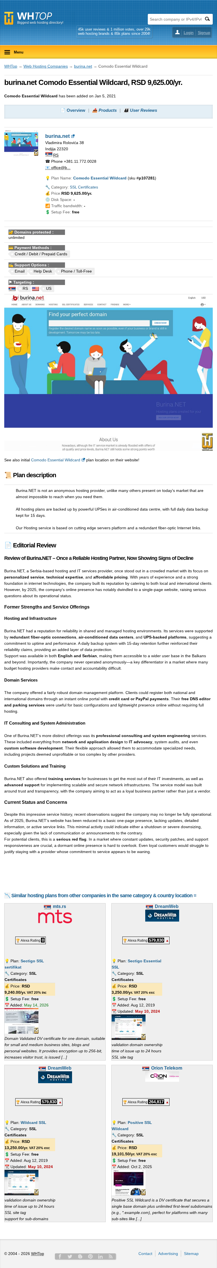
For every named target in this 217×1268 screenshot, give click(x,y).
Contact (145, 1253)
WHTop (10, 66)
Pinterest (90, 1256)
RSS (110, 1256)
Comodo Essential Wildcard (55, 460)
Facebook (60, 1256)
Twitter (70, 1256)
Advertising (168, 1253)
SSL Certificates (84, 187)
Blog (80, 1256)
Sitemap (191, 1253)
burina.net (83, 66)
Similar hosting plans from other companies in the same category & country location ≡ (103, 895)
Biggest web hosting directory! (40, 23)
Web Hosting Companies (45, 66)
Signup (204, 32)
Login (189, 32)
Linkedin (100, 1256)
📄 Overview (72, 110)
